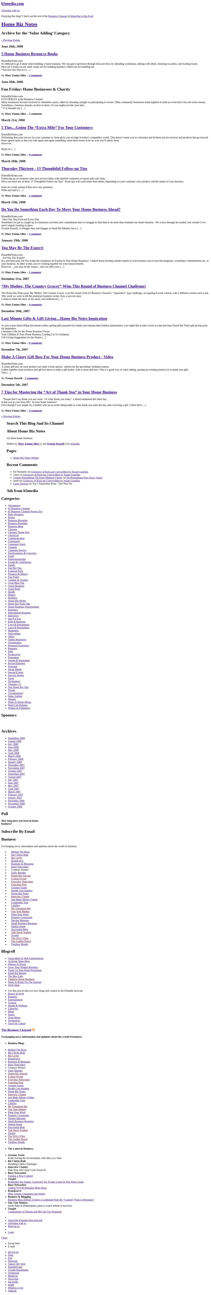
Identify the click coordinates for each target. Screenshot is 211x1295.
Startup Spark (18, 926)
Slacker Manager (20, 920)
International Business (19, 612)
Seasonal (12, 666)
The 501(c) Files (19, 938)
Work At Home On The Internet (24, 982)
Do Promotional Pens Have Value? (84, 477)
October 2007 (15, 771)
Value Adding (15, 696)
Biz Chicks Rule (19, 854)
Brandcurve (17, 860)
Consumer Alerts (16, 544)
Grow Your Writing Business (23, 967)
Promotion (13, 657)
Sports (11, 1014)
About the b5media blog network (25, 1220)
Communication (16, 538)
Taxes (11, 678)
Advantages (14, 505)
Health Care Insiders (21, 890)
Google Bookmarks (18, 1270)
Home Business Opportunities (23, 606)
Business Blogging (18, 520)
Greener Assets (19, 887)
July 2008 (13, 744)
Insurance (13, 609)
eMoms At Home (17, 964)
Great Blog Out (16, 583)
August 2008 (14, 741)
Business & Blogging (22, 863)
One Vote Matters (20, 911)
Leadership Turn (19, 902)
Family (11, 565)
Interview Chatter (20, 896)
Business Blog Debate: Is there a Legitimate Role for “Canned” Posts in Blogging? (51, 1199)
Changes (12, 529)
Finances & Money (18, 574)
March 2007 (14, 791)
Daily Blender (18, 872)
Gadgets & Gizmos (18, 580)
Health (11, 591)
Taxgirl (15, 935)
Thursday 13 (14, 684)
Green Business (16, 586)
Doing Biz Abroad (20, 875)
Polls (10, 651)
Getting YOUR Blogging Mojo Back (27, 1187)
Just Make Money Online (24, 899)
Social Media (15, 669)
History (12, 594)
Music (11, 1011)
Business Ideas (15, 526)
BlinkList (13, 1275)
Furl (10, 1258)
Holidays (12, 597)
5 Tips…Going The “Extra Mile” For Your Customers (47, 127)
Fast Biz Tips (15, 568)
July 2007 (13, 779)
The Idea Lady (15, 976)
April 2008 (13, 753)
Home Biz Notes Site (19, 603)
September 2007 (16, 774)
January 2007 (15, 797)
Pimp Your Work (20, 914)
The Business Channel (16, 1030)
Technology (14, 681)
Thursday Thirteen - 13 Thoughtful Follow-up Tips (44, 168)
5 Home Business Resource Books (29, 54)
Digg (10, 1255)
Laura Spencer (20, 483)
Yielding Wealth (19, 944)
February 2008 (15, 759)
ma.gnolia (13, 1281)
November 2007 (16, 768)
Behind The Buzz (20, 851)
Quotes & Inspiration (19, 660)
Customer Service (17, 550)
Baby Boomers (16, 514)
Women (12, 699)
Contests (12, 547)
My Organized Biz (21, 908)
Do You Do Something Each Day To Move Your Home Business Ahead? (61, 209)
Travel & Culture (17, 1023)
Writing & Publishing (19, 708)
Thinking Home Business (21, 979)
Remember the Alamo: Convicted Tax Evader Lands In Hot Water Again (46, 1181)
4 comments (35, 304)
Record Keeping (16, 663)
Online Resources (17, 639)
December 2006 (16, 800)
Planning (12, 648)
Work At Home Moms (19, 702)
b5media (75, 443)
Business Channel (57, 16)
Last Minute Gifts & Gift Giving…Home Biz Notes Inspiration (54, 318)
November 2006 (16, 803)
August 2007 (14, 777)
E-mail (11, 1246)
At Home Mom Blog (19, 961)
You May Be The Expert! (22, 248)
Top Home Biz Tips (18, 687)
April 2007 (13, 788)
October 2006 (15, 806)
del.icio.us (13, 1252)
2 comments (35, 75)
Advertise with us (10, 10)
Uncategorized (15, 693)
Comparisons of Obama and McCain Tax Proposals (34, 1211)
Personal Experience (18, 645)
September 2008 (16, 738)
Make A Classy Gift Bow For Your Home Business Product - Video (57, 357)
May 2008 (13, 750)
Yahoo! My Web (16, 1264)
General (12, 1002)
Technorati (13, 1272)
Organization (14, 642)
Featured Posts (15, 571)
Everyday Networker (22, 881)
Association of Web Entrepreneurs (26, 958)
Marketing (13, 630)
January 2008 (15, 762)
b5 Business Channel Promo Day (25, 511)
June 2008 (13, 747)
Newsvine (13, 1278)
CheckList (13, 535)
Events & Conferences (19, 562)
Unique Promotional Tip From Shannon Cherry (37, 477)
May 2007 (13, 785)
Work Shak (14, 985)
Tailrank (12, 1290)
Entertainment (15, 999)
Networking (14, 633)
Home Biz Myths (17, 600)
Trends (11, 690)
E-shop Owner (19, 878)
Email (11, 556)
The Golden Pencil (21, 941)
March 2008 (14, 756)
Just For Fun (14, 618)
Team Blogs (14, 1017)
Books (11, 517)
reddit (11, 1284)
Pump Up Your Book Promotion (25, 970)
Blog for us (14, 1226)
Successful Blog (19, 929)
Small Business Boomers (24, 923)
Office (11, 636)
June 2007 (13, 782)
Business (12, 996)
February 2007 (15, 794)
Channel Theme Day (19, 532)
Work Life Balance (18, 705)
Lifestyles (13, 1008)
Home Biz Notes (19, 24)
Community (14, 541)
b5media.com (12, 3)
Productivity (14, 654)
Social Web (14, 1243)
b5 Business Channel (19, 508)
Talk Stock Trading (21, 932)
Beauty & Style (16, 993)
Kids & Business (16, 621)
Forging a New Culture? (20, 1176)
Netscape (12, 1261)
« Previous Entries (10, 40)
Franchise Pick (19, 884)
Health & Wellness (17, 1005)
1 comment (35, 234)
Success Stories (16, 675)
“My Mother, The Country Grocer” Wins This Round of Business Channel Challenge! (73, 286)
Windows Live (15, 1287)
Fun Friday (13, 577)
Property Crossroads (21, 917)
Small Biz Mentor (17, 973)
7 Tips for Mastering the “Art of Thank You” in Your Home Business (59, 392)
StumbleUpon (15, 1267)
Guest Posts (14, 589)
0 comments (35, 154)
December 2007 (16, 765)
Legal (11, 1232)
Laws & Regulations (18, 624)
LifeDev (15, 905)
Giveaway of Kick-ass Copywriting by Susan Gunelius (59, 471)
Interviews (13, 615)
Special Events (15, 672)
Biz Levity (16, 857)
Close (4, 1237)
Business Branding (18, 523)
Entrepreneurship (17, 559)
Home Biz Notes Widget (26, 457)
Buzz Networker (20, 866)
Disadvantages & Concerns (22, 553)
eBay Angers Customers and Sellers (26, 1193)
